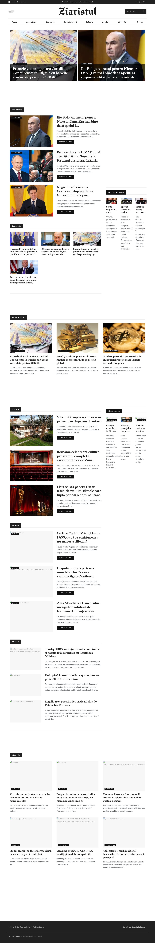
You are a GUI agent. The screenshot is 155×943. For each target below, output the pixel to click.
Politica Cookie (38, 927)
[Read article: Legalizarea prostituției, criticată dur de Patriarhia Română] (25, 711)
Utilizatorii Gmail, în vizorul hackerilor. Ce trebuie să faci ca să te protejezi (124, 854)
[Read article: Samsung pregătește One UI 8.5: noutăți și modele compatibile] (78, 832)
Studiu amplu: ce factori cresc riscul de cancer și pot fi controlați (31, 853)
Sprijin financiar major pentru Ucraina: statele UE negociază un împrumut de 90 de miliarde (126, 210)
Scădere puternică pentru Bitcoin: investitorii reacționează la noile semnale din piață (122, 359)
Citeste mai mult (66, 141)
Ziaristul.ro (18, 936)
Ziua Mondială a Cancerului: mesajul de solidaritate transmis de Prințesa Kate (78, 607)
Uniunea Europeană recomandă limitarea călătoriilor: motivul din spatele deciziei (122, 797)
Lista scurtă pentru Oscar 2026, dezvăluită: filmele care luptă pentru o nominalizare (79, 491)
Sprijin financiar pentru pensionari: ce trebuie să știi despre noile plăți (85, 252)
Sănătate (141, 420)
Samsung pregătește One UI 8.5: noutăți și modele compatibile (75, 853)
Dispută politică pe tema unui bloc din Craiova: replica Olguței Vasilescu (75, 572)
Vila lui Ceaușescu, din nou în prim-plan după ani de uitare (79, 419)
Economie (50, 22)
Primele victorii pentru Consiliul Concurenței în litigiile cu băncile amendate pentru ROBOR (40, 73)
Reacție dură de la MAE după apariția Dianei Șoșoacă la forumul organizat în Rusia (78, 156)
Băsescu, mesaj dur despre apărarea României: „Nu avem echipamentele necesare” (55, 252)
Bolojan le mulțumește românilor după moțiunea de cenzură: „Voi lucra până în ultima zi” (76, 797)
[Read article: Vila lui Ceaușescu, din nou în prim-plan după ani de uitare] (31, 430)
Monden (105, 22)
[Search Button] (144, 11)
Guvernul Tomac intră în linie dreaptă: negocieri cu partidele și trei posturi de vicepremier (23, 252)
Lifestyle (122, 22)
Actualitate (31, 22)
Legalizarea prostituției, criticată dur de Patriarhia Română (71, 703)
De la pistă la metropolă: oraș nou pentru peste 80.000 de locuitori (72, 677)
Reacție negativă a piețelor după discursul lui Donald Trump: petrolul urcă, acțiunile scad (23, 280)
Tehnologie (63, 845)
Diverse (140, 22)
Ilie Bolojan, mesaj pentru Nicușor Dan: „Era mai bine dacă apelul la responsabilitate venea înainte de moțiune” (109, 73)
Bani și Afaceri (70, 22)
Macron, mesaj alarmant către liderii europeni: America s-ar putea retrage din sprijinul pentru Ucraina (141, 210)
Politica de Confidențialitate (19, 927)
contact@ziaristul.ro (18, 2)
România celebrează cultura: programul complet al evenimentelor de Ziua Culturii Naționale (78, 456)
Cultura (89, 22)
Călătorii (109, 789)
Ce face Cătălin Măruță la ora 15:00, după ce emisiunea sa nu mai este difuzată (78, 537)
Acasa (14, 22)
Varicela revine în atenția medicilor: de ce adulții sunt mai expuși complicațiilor (141, 428)
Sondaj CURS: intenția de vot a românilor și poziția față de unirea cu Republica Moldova (72, 653)
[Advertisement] (77, 94)
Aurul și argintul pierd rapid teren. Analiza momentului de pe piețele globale (77, 359)
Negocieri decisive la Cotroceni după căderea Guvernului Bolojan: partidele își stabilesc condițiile (75, 191)
